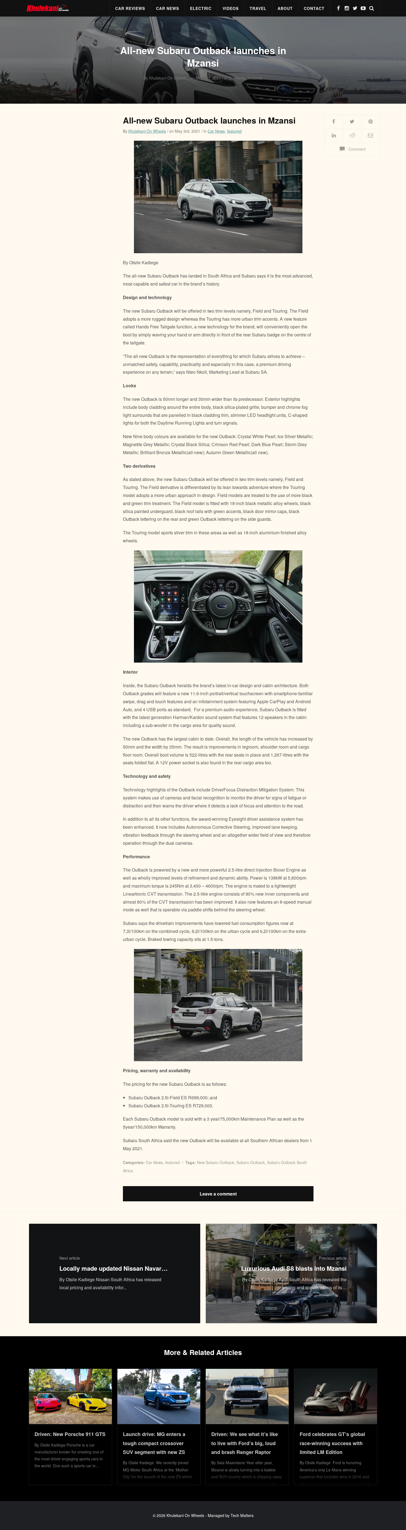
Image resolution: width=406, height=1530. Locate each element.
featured (234, 131)
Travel (258, 8)
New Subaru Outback (215, 1162)
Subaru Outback (250, 1162)
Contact (314, 8)
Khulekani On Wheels (147, 131)
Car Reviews (130, 8)
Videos (231, 8)
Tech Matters (242, 1515)
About (285, 8)
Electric (201, 8)
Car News (167, 8)
